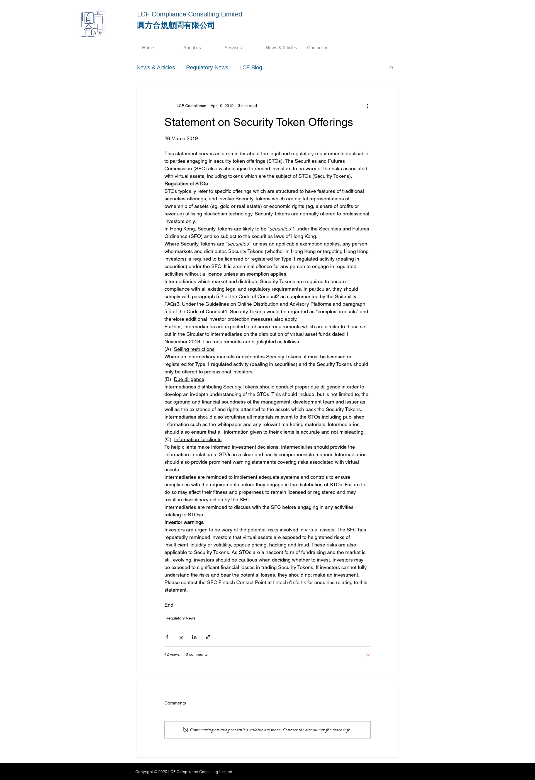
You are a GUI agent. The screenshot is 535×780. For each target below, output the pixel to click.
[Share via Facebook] (167, 637)
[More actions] (367, 105)
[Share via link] (208, 637)
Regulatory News (207, 67)
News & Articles (156, 67)
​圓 (141, 25)
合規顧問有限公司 (184, 25)
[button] (391, 67)
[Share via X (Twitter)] (180, 637)
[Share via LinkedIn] (194, 637)
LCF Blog (250, 67)
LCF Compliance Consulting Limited (189, 14)
